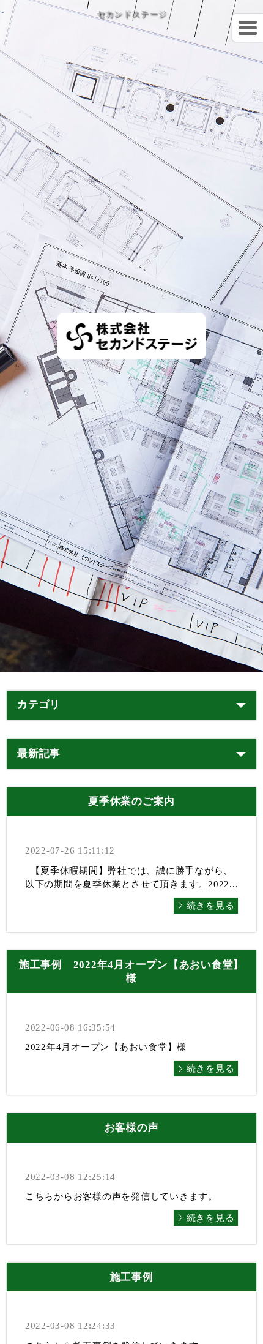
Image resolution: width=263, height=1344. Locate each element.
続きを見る (211, 905)
